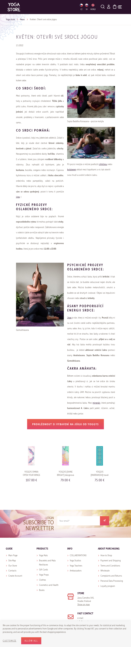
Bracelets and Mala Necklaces (47, 562)
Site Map (12, 560)
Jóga (69, 317)
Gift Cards (43, 569)
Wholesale (105, 570)
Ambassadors (76, 570)
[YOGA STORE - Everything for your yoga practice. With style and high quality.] (14, 7)
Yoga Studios (75, 560)
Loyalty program (107, 586)
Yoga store (10, 19)
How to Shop (106, 555)
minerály (96, 402)
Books (42, 590)
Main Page (12, 555)
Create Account (15, 575)
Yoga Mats (43, 555)
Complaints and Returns (111, 575)
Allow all (31, 640)
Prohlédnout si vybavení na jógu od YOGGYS (65, 424)
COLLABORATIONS (78, 555)
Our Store (12, 565)
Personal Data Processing (111, 580)
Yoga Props (44, 574)
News (22, 19)
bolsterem (71, 169)
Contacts (12, 570)
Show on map (83, 604)
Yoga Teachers (76, 565)
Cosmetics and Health (49, 585)
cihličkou (103, 164)
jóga (18, 196)
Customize (9, 640)
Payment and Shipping (110, 560)
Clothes (42, 579)
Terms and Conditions (110, 565)
